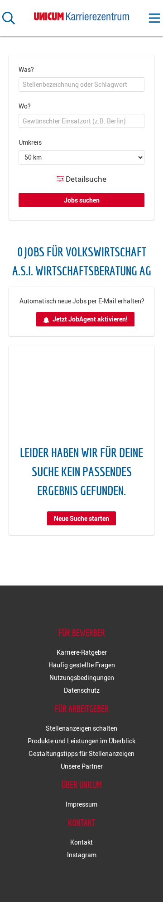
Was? (26, 69)
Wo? (25, 106)
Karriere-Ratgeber (82, 652)
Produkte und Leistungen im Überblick (81, 741)
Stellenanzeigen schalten (81, 728)
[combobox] (81, 84)
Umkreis (30, 142)
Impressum (81, 804)
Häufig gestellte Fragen (81, 665)
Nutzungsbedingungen (81, 677)
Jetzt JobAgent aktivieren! (90, 319)
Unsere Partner (82, 766)
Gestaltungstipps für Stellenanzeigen (81, 753)
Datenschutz (82, 690)
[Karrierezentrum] (81, 14)
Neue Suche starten (81, 518)
